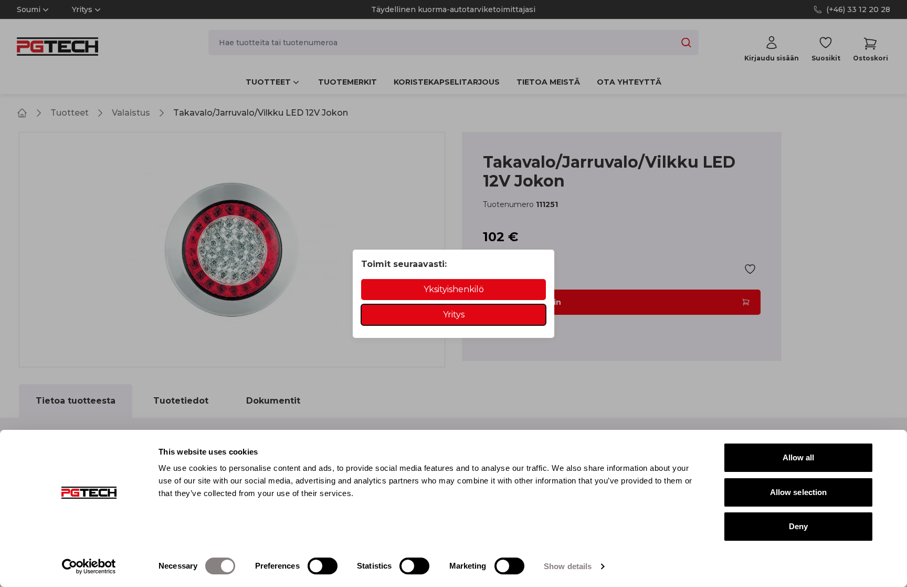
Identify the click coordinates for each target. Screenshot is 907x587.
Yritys (454, 315)
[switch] (323, 566)
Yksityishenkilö (454, 289)
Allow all (799, 457)
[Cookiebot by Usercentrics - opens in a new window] (89, 566)
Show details (568, 566)
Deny (798, 526)
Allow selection (798, 492)
